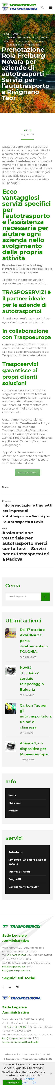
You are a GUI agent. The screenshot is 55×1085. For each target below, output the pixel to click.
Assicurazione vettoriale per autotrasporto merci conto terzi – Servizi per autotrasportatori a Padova (26, 546)
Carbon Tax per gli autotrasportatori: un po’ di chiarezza (36, 716)
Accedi (46, 1054)
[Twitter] (19, 487)
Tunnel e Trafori (19, 871)
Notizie (13, 810)
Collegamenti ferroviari (23, 887)
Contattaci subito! (27, 472)
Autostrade (15, 852)
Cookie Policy (31, 1054)
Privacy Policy (12, 1054)
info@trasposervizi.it (13, 966)
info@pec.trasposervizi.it (16, 970)
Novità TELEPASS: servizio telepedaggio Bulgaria (32, 678)
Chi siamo (14, 803)
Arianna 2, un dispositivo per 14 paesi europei (34, 748)
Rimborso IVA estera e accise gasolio (27, 861)
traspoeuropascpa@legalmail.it (20, 1042)
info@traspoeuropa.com (16, 1038)
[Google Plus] (23, 487)
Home (5, 33)
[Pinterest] (27, 487)
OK (34, 1082)
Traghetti (14, 879)
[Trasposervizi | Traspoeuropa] (20, 7)
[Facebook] (14, 487)
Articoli (17, 33)
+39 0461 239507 (16, 955)
